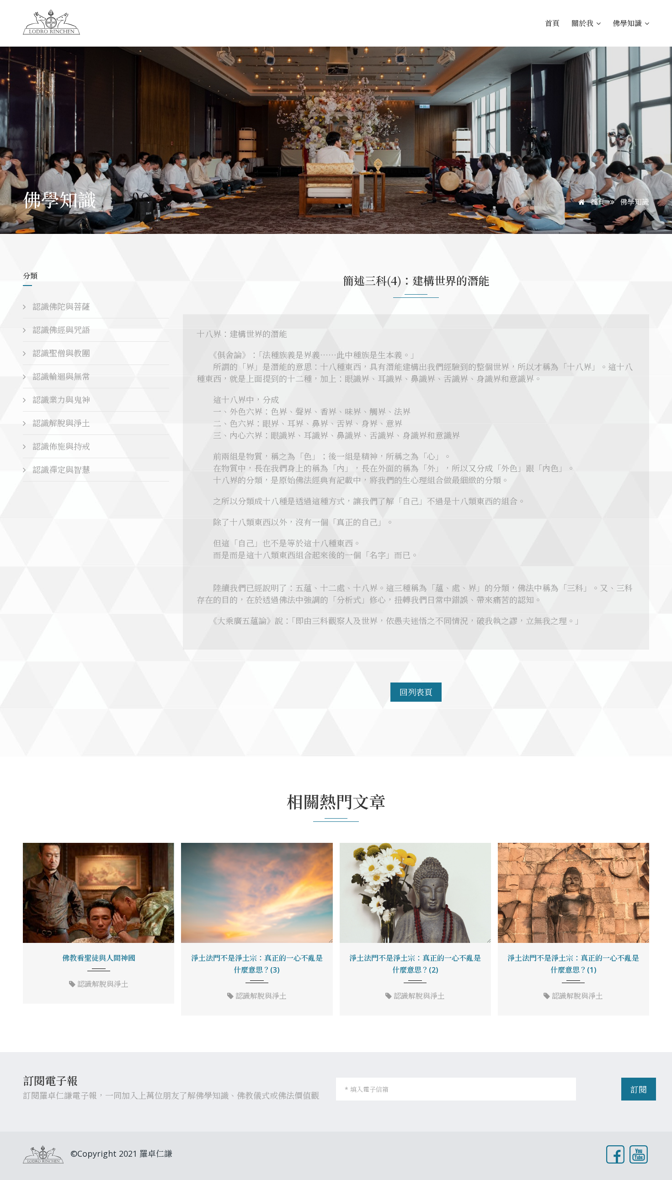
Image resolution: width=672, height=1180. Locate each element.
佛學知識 (628, 23)
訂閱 (638, 1089)
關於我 (583, 23)
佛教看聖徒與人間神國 (98, 958)
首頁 (552, 23)
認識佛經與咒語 (60, 329)
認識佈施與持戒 (60, 446)
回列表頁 (416, 692)
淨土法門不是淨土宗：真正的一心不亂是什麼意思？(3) (257, 964)
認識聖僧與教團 (60, 353)
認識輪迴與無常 (60, 376)
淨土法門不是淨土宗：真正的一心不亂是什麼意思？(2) (415, 964)
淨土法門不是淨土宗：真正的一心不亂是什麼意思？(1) (573, 964)
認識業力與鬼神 (60, 399)
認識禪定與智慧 (60, 469)
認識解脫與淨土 (60, 423)
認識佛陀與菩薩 (60, 306)
